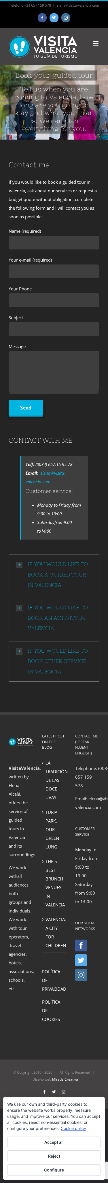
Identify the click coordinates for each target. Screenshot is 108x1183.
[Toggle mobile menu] (96, 43)
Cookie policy (73, 1128)
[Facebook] (81, 945)
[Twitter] (81, 960)
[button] (54, 575)
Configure (54, 1169)
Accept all (54, 1142)
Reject (54, 1156)
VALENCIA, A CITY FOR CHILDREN (54, 932)
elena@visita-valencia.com (77, 5)
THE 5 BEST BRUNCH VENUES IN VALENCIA (54, 883)
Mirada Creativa (65, 1079)
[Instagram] (81, 975)
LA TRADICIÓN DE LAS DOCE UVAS (54, 780)
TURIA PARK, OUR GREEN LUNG (52, 829)
